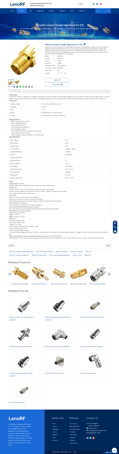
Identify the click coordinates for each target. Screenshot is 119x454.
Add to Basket (56, 84)
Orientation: (48, 63)
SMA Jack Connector (77, 251)
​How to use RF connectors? (17, 402)
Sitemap (75, 452)
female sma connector (62, 251)
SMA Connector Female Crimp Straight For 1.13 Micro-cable (40, 284)
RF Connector (73, 423)
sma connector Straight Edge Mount (60, 255)
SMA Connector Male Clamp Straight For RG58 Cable (79, 284)
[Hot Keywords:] (108, 10)
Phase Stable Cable (74, 426)
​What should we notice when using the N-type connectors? (57, 318)
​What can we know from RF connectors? (91, 346)
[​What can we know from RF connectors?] (95, 334)
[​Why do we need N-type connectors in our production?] (24, 305)
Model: (47, 56)
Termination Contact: (51, 68)
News (54, 437)
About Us (55, 432)
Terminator (72, 437)
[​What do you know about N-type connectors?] (59, 334)
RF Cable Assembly (75, 429)
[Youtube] (100, 4)
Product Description (15, 91)
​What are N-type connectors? (88, 373)
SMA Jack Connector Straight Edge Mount (21, 251)
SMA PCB (88, 255)
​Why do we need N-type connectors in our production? (21, 318)
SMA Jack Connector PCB (39, 255)
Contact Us (55, 440)
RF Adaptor (73, 432)
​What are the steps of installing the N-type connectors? (20, 374)
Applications (56, 429)
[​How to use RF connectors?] (24, 390)
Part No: (47, 58)
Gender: (47, 61)
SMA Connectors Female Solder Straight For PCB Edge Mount (59, 284)
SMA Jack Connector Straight (44, 251)
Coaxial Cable (73, 434)
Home (54, 423)
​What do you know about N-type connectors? (57, 346)
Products (55, 426)
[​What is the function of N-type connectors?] (95, 305)
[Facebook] (93, 4)
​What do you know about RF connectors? (20, 346)
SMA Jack (88, 251)
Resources (55, 434)
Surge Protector (74, 443)
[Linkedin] (97, 4)
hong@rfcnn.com (92, 428)
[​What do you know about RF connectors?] (24, 334)
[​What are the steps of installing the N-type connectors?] (24, 361)
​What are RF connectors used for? (54, 373)
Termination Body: (50, 65)
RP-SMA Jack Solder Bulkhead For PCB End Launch (21, 284)
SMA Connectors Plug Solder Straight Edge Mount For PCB (98, 284)
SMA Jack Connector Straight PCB (19, 255)
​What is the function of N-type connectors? (92, 317)
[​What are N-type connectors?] (95, 361)
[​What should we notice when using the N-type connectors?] (59, 305)
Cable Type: (48, 70)
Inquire (56, 80)
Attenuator (72, 440)
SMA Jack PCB (77, 255)
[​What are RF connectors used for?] (59, 361)
